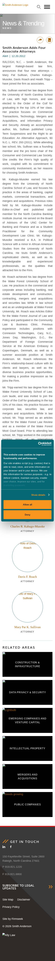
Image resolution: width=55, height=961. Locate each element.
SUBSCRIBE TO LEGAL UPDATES (18, 887)
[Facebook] (10, 847)
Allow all (27, 504)
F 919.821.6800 (12, 874)
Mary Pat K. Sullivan (27, 627)
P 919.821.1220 (12, 866)
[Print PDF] (49, 40)
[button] (40, 40)
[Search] (39, 7)
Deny (27, 514)
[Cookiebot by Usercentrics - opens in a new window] (38, 444)
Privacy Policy (11, 906)
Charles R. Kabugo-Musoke (27, 526)
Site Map (7, 899)
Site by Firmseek (12, 918)
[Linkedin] (3, 847)
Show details (38, 494)
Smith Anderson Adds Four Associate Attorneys (24, 49)
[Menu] (47, 7)
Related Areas (18, 647)
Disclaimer (23, 899)
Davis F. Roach (27, 576)
